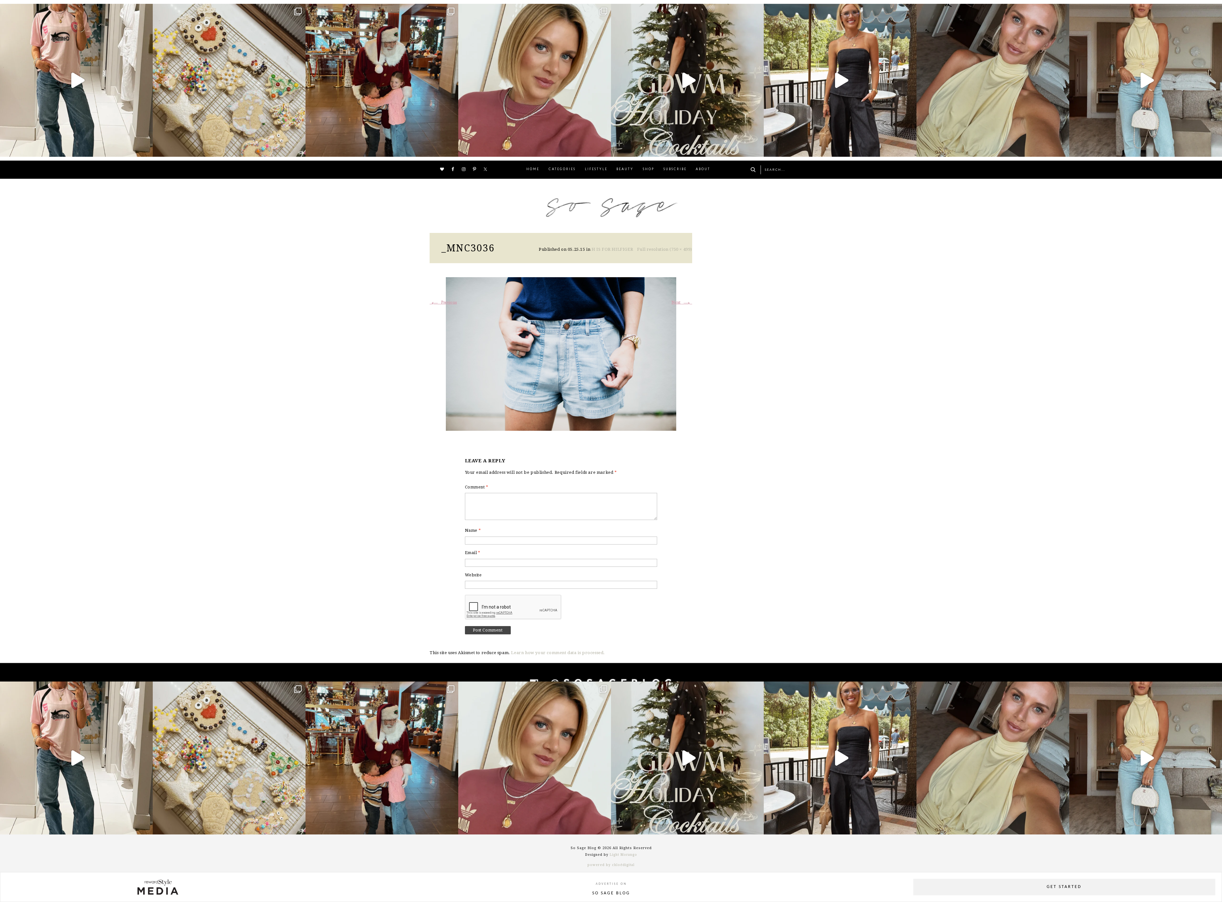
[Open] (76, 80)
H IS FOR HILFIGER (612, 249)
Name (473, 530)
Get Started (1064, 886)
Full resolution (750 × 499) (664, 249)
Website (473, 575)
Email (473, 552)
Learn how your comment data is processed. (558, 652)
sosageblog (75, 10)
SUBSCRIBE (675, 169)
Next (681, 302)
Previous (443, 302)
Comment (476, 487)
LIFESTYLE (596, 169)
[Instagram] (146, 149)
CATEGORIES (562, 169)
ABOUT (703, 169)
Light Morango (623, 854)
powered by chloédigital (611, 865)
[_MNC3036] (561, 353)
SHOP (648, 169)
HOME (532, 169)
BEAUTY (625, 169)
